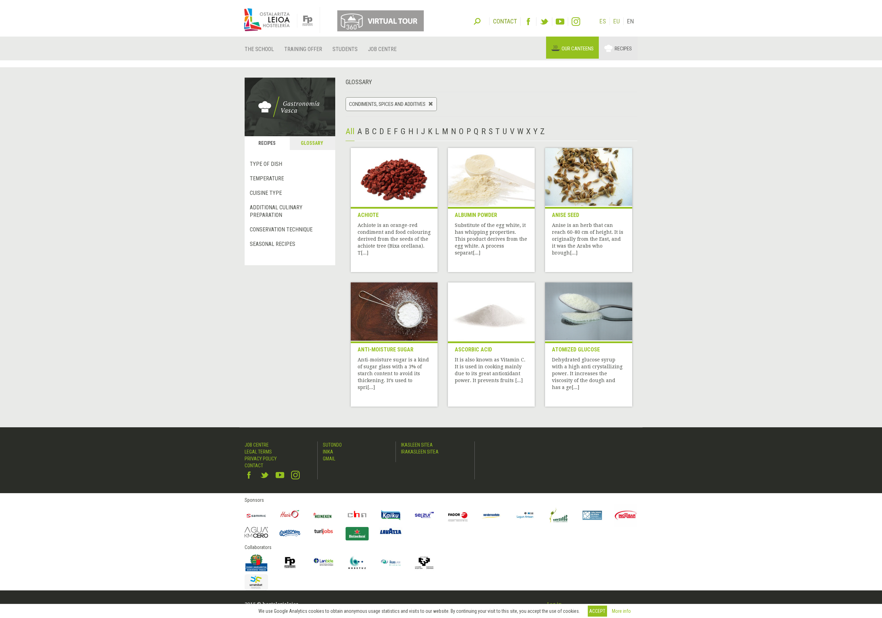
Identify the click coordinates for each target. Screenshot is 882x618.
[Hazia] (290, 515)
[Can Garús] (559, 515)
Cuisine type (266, 193)
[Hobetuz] (357, 562)
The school (259, 49)
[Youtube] (560, 21)
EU (616, 21)
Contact (254, 465)
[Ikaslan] (390, 562)
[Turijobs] (323, 531)
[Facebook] (528, 21)
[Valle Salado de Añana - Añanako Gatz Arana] (592, 515)
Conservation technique (281, 229)
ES (602, 21)
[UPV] (424, 562)
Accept (597, 611)
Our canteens (578, 49)
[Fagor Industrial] (458, 515)
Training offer (303, 49)
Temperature (267, 178)
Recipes (623, 49)
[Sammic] (256, 515)
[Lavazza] (390, 530)
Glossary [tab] (312, 143)
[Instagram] (576, 21)
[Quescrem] (290, 533)
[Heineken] (323, 515)
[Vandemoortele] (491, 515)
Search (477, 21)
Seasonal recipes (272, 244)
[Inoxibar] (626, 515)
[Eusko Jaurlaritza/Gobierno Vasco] (256, 562)
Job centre (382, 49)
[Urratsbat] (256, 582)
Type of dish (266, 164)
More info (621, 611)
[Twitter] (544, 21)
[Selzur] (424, 515)
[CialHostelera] (357, 515)
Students (345, 49)
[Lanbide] (323, 562)
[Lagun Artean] (525, 515)
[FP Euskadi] (290, 562)
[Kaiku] (390, 515)
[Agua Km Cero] (256, 532)
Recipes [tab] (267, 143)
